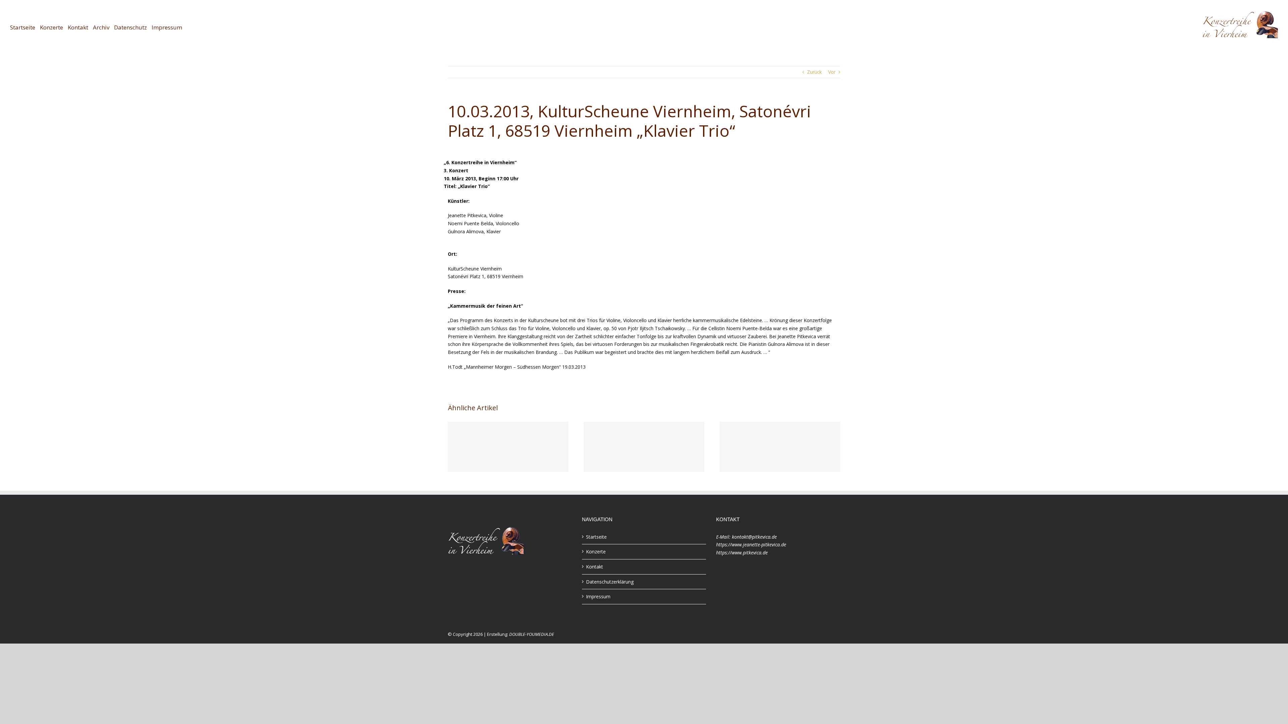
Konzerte (596, 551)
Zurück (814, 72)
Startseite (596, 537)
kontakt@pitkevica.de (754, 537)
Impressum (598, 596)
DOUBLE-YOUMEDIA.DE (531, 634)
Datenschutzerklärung (610, 582)
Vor (832, 72)
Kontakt (594, 566)
